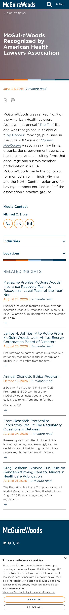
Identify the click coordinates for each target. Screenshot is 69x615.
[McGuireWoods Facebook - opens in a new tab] (9, 543)
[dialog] (34, 585)
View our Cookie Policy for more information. (29, 592)
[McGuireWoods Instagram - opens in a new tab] (17, 543)
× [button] (65, 558)
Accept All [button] (34, 599)
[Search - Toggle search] (49, 4)
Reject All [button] (34, 607)
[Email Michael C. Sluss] (18, 223)
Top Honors (14, 135)
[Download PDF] (5, 100)
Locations (11, 253)
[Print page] (12, 100)
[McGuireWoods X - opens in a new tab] (13, 543)
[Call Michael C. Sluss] (8, 223)
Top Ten (46, 125)
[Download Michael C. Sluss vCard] (29, 223)
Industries (11, 241)
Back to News (16, 13)
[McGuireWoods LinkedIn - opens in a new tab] (4, 543)
